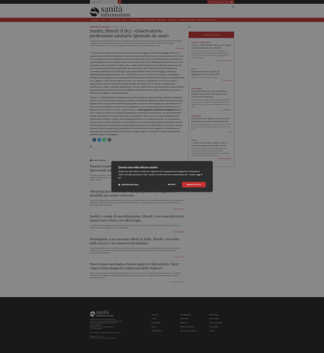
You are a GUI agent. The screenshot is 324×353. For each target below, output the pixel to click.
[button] (128, 184)
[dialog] (162, 176)
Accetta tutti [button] (194, 184)
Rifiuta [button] (171, 184)
